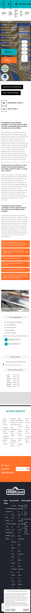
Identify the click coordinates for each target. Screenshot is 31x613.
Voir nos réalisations (8, 52)
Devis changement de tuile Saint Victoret (12, 431)
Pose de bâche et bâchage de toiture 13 (16, 14)
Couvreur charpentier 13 (4, 13)
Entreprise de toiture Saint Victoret (27, 439)
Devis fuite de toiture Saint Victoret (27, 429)
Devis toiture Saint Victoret (5, 421)
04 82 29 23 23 (14, 340)
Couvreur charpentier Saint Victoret (5, 430)
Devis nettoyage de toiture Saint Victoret (12, 442)
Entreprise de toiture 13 (27, 13)
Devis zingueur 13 (20, 584)
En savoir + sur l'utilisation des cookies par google (15, 603)
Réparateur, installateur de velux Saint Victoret (5, 440)
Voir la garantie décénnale (11, 93)
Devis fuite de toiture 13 (21, 14)
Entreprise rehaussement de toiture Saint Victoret (12, 421)
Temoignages (9, 508)
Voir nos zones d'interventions (12, 87)
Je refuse (13, 610)
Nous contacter (8, 60)
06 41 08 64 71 (14, 344)
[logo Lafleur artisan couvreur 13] (15, 491)
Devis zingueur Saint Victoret (20, 432)
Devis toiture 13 (13, 584)
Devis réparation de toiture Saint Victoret (20, 422)
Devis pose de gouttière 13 (11, 13)
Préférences (26, 610)
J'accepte (7, 610)
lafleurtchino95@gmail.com (25, 519)
